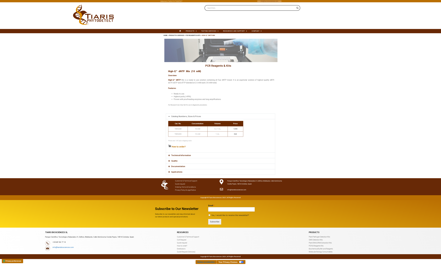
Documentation (178, 166)
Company (256, 31)
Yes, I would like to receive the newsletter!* (230, 215)
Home (165, 35)
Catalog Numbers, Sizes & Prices (186, 116)
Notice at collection (206, 262)
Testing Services (208, 31)
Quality (174, 161)
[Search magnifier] (297, 8)
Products (190, 31)
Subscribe (214, 222)
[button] (94, 15)
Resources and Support (234, 31)
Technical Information (181, 155)
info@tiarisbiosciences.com (269, 1)
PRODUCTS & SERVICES (176, 35)
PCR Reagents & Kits (193, 35)
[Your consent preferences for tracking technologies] (12, 261)
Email (211, 205)
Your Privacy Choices (227, 262)
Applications (176, 172)
